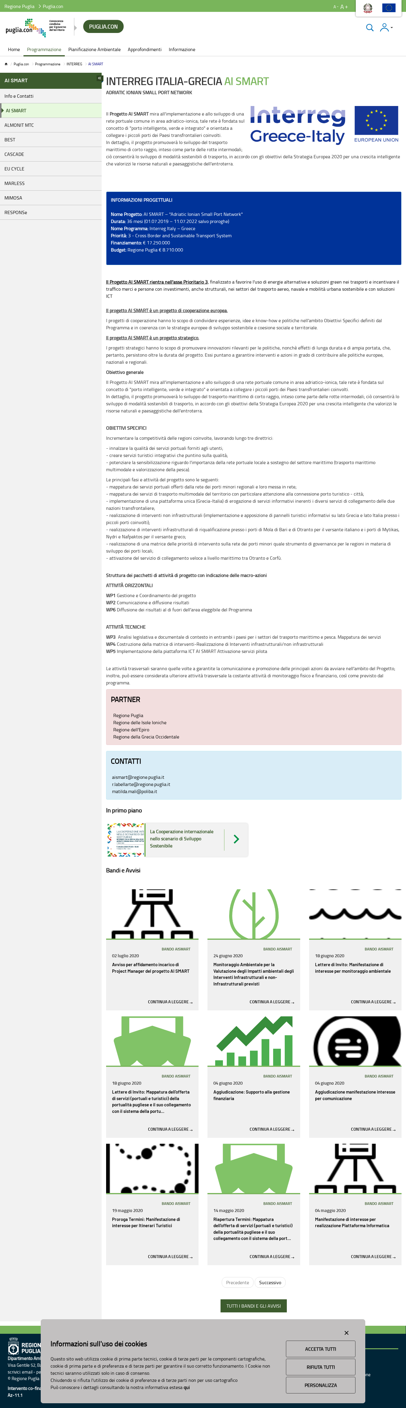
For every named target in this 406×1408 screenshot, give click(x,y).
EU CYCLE (14, 168)
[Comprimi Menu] (100, 80)
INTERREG (74, 64)
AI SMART (16, 110)
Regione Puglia (19, 6)
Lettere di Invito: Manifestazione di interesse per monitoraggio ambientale (353, 968)
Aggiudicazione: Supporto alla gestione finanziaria (251, 1095)
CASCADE (14, 154)
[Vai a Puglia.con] (36, 28)
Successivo (270, 1282)
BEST (9, 139)
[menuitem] (13, 49)
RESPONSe (15, 212)
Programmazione (47, 64)
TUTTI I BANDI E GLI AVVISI (253, 1306)
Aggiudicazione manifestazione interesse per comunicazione (355, 1095)
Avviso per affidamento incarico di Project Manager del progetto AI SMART (151, 968)
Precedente (237, 1282)
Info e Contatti (19, 96)
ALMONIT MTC (19, 125)
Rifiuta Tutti (321, 1367)
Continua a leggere (169, 1001)
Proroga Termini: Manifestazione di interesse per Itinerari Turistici (146, 1222)
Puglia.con (21, 64)
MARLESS (14, 183)
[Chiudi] (370, 27)
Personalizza (321, 1385)
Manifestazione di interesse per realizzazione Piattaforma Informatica (352, 1222)
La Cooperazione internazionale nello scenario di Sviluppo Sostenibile (181, 838)
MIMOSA (13, 197)
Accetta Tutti (320, 1349)
